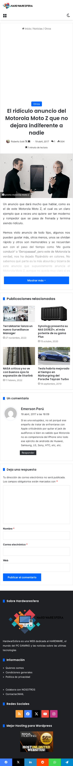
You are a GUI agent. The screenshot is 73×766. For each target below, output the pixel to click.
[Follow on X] (26, 141)
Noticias (37, 28)
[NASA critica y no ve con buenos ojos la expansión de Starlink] (19, 356)
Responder (28, 452)
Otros (48, 28)
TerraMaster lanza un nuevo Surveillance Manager (18, 329)
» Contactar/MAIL (13, 694)
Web (5, 560)
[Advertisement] (36, 66)
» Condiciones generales (17, 672)
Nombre (8, 528)
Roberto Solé (18, 141)
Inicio (27, 28)
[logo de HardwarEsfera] (18, 6)
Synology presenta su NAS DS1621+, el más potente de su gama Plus (53, 331)
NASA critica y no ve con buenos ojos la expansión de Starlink (18, 372)
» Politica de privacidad (16, 676)
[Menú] (5, 15)
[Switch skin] (68, 15)
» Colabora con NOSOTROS (19, 689)
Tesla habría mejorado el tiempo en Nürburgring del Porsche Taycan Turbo (53, 374)
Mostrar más (35, 280)
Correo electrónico (15, 544)
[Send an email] (29, 141)
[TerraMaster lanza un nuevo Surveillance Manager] (19, 314)
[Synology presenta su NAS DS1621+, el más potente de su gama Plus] (54, 314)
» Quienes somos (13, 667)
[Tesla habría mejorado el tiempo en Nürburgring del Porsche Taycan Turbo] (54, 356)
